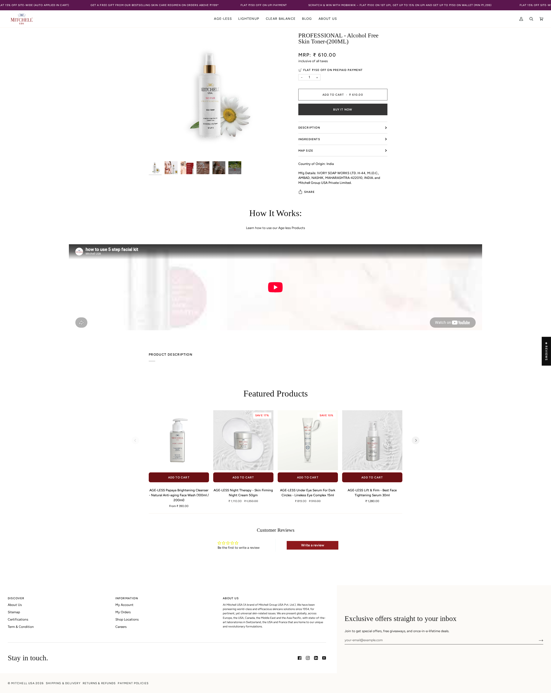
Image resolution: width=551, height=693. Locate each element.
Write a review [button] (312, 545)
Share (309, 192)
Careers (121, 627)
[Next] (415, 440)
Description (309, 127)
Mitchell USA (22, 683)
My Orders (123, 612)
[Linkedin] (316, 658)
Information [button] (126, 598)
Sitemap (14, 612)
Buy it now (342, 109)
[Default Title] (372, 440)
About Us (15, 605)
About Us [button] (231, 598)
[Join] (537, 640)
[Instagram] (308, 658)
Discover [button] (16, 598)
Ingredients (309, 139)
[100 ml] (179, 440)
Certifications (18, 619)
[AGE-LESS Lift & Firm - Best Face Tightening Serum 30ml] (372, 440)
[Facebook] (300, 658)
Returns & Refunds (99, 683)
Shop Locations (127, 619)
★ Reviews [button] (546, 351)
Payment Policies (133, 683)
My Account (124, 605)
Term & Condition (21, 627)
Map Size (305, 150)
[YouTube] (324, 658)
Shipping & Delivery (63, 683)
